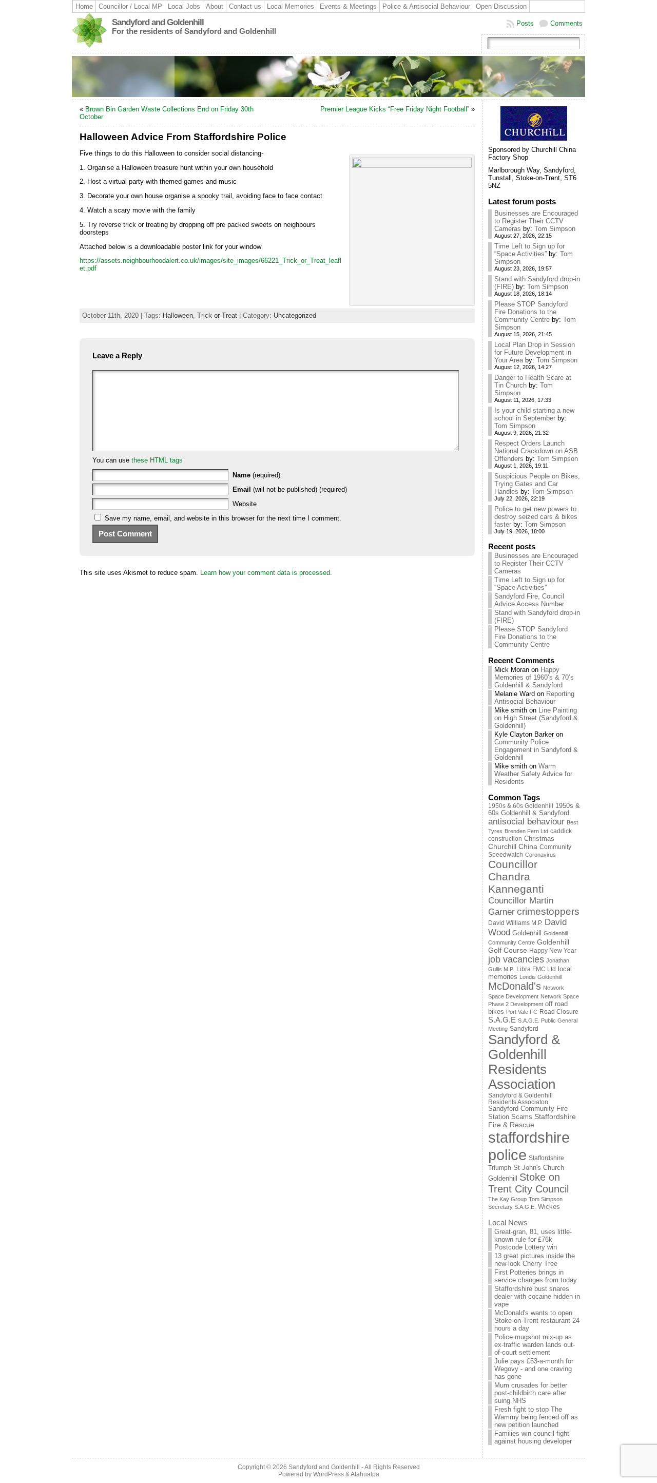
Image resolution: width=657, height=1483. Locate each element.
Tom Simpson (554, 229)
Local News (508, 1222)
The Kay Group (507, 1199)
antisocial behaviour (526, 821)
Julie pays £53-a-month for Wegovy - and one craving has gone (533, 1368)
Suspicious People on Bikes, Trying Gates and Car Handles (537, 483)
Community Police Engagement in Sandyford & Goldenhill (536, 749)
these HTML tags (157, 460)
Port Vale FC (521, 1012)
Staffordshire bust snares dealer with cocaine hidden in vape (537, 1296)
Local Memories (290, 6)
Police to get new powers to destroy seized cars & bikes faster (535, 516)
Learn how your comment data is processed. (266, 572)
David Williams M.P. (515, 923)
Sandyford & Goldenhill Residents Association (524, 1061)
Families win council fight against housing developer (533, 1437)
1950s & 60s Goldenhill (520, 806)
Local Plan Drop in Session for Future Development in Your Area (534, 352)
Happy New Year (552, 950)
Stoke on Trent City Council (528, 1183)
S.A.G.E (502, 1019)
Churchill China (512, 846)
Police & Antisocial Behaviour (426, 6)
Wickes (549, 1206)
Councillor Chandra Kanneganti (516, 876)
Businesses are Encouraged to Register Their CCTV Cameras (536, 221)
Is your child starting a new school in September (534, 414)
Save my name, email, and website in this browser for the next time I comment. (223, 518)
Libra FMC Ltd (536, 969)
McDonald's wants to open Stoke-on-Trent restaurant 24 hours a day (536, 1320)
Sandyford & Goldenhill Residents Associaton (520, 1098)
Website (245, 504)
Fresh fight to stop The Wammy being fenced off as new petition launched (536, 1417)
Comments (566, 23)
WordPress (328, 1474)
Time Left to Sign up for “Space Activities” (529, 250)
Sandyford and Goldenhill (158, 22)
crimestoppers (548, 911)
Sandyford (524, 1028)
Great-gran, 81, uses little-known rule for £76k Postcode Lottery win (533, 1239)
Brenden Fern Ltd (526, 831)
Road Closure (558, 1011)
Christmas (539, 838)
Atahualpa (365, 1474)
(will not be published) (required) (290, 489)
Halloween (178, 315)
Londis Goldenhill (540, 977)
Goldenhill (527, 933)
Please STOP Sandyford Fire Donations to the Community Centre (531, 311)
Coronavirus (540, 855)
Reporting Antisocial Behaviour (534, 697)
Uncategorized (295, 315)
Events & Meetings (348, 6)
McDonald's (514, 986)
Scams (521, 1117)
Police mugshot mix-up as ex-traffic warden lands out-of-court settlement (534, 1344)
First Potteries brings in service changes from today (535, 1276)
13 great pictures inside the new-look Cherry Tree (534, 1259)
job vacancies (516, 959)
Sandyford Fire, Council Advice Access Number (529, 600)
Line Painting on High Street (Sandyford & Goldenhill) (536, 717)
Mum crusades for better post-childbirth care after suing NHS (530, 1392)
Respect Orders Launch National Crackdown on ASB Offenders (536, 451)
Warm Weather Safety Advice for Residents (533, 773)
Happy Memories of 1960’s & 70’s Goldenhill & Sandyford (534, 677)
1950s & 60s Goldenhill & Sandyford (534, 809)
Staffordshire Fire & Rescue (532, 1120)
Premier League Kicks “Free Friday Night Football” (394, 109)
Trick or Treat (217, 315)
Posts (525, 23)
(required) (256, 475)
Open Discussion (501, 6)
